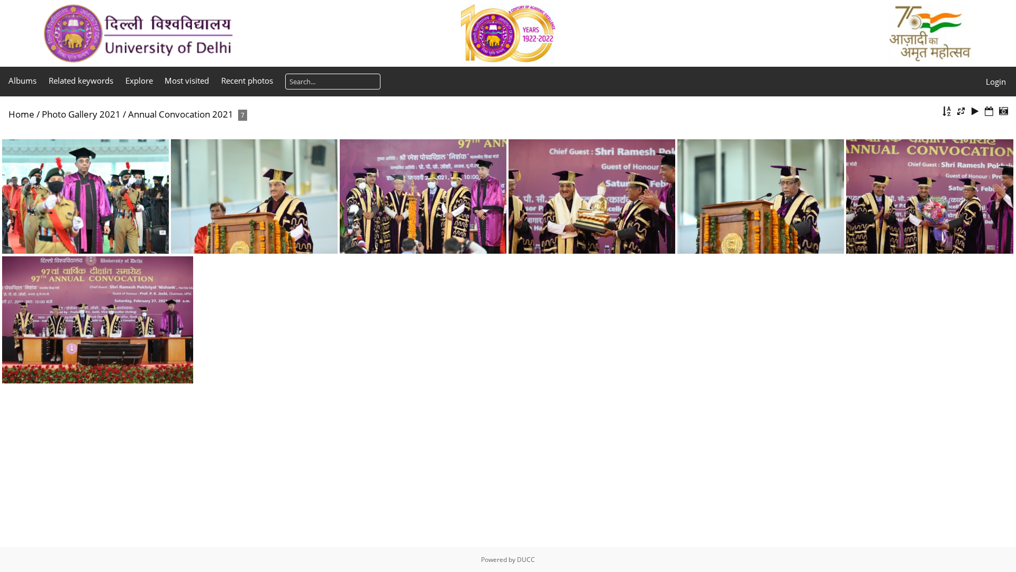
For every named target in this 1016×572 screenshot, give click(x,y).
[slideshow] (975, 111)
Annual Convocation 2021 (180, 114)
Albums (22, 80)
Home (21, 114)
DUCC (526, 559)
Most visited (187, 80)
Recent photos (247, 80)
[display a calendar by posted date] (989, 111)
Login (996, 81)
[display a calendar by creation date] (1003, 111)
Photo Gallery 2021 (81, 114)
